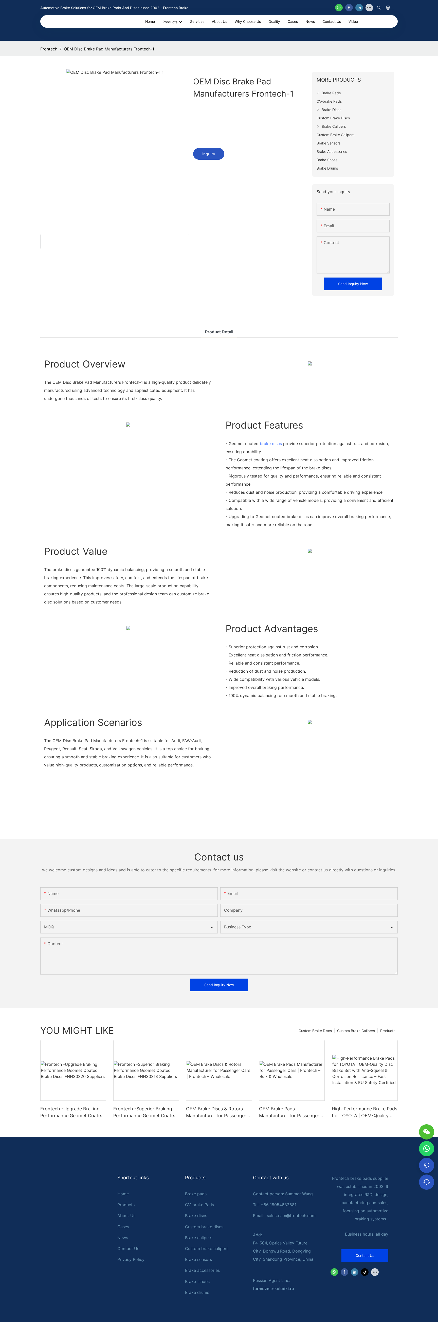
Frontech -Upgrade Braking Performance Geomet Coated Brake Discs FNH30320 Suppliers (72, 1112)
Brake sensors (198, 1259)
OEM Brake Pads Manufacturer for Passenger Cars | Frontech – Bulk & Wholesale (289, 1112)
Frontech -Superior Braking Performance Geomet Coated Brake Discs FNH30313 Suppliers (145, 1112)
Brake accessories (202, 1270)
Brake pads (196, 1193)
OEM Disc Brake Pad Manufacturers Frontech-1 (109, 48)
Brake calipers (198, 1237)
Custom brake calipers (206, 1248)
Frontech (48, 48)
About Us (126, 1215)
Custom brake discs (204, 1226)
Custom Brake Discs (315, 1031)
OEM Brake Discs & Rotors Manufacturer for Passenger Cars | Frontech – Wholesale (216, 1112)
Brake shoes (197, 1281)
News (122, 1237)
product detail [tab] (219, 331)
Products (387, 1031)
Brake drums (197, 1292)
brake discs (271, 443)
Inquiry (208, 153)
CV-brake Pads (199, 1204)
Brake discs (196, 1215)
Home (123, 1193)
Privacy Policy (130, 1259)
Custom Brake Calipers (356, 1031)
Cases (123, 1226)
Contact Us (128, 1248)
